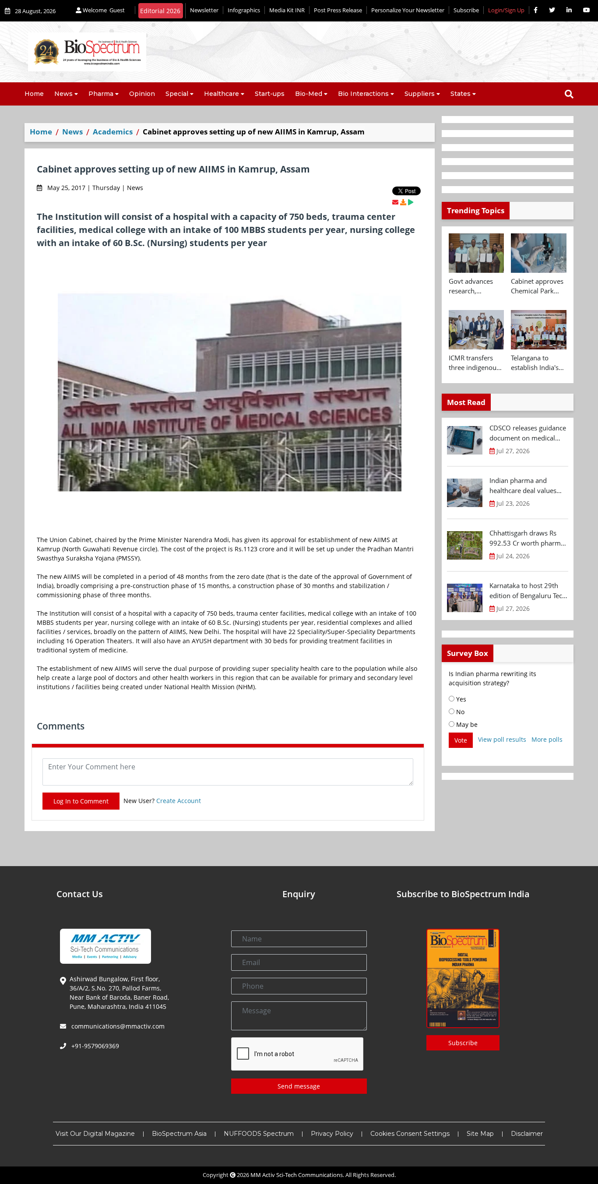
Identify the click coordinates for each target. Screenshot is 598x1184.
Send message (299, 1086)
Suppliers (420, 94)
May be (466, 724)
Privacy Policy (332, 1134)
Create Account (178, 800)
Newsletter (204, 10)
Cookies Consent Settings (410, 1134)
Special (176, 94)
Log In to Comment (81, 801)
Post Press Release (338, 10)
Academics (113, 132)
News (63, 94)
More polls (547, 739)
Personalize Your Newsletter (407, 10)
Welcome (103, 10)
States (460, 94)
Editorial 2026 (160, 11)
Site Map (480, 1134)
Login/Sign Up (506, 10)
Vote (460, 740)
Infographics (244, 10)
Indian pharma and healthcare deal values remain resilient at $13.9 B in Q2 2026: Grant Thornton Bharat (526, 485)
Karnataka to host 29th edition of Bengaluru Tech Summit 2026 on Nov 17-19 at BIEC (527, 590)
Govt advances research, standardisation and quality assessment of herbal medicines (474, 286)
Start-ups (270, 94)
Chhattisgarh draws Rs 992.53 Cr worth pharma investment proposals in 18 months (526, 538)
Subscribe (466, 10)
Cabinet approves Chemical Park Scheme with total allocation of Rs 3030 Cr (538, 286)
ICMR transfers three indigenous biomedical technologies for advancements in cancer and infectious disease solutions (475, 363)
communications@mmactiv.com (117, 1026)
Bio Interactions (363, 94)
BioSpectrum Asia (179, 1134)
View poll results (502, 739)
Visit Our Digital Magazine (95, 1134)
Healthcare (221, 94)
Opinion (142, 94)
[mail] (395, 202)
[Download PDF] (403, 202)
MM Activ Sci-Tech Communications (296, 1175)
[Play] (410, 202)
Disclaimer (527, 1134)
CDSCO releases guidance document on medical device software (527, 433)
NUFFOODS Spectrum (259, 1134)
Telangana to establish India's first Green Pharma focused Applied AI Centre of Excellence (537, 363)
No (459, 712)
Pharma (100, 94)
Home (34, 94)
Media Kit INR (287, 10)
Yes (460, 699)
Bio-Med (308, 94)
